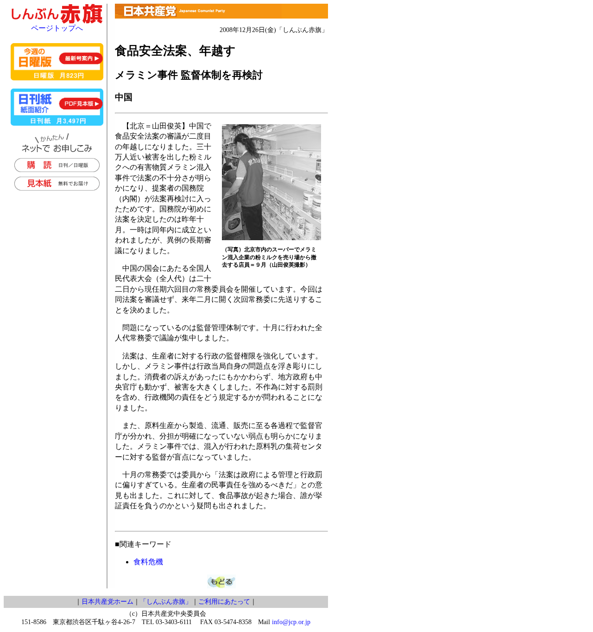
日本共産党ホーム (107, 601)
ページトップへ (57, 28)
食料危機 (148, 562)
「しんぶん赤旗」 (166, 601)
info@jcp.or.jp (291, 622)
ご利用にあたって (224, 601)
